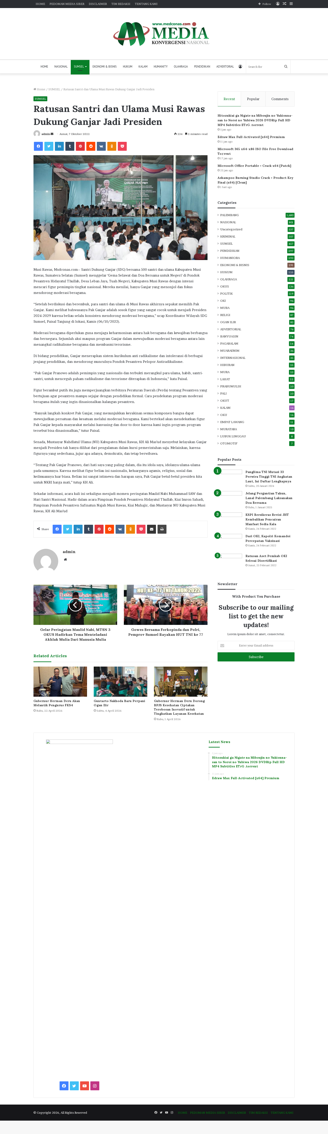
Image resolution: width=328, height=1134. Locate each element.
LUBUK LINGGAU (233, 436)
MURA (225, 372)
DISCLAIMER (98, 4)
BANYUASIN (229, 336)
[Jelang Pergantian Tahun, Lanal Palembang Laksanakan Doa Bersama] (230, 499)
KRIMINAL (227, 236)
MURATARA (228, 429)
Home (40, 89)
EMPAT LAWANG (232, 422)
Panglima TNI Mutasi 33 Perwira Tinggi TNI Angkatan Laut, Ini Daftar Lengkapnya (268, 476)
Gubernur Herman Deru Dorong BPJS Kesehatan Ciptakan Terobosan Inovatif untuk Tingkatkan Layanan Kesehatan (179, 707)
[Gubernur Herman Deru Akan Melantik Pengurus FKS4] (60, 682)
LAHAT (225, 379)
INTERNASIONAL (232, 357)
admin (46, 134)
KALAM (143, 66)
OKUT (224, 400)
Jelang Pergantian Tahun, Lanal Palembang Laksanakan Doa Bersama (269, 498)
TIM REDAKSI (120, 4)
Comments (280, 99)
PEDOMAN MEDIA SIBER (67, 4)
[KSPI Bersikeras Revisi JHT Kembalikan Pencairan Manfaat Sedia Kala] (230, 520)
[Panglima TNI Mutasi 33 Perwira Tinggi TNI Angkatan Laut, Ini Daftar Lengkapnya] (230, 478)
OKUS (224, 286)
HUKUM (127, 66)
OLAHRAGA (181, 66)
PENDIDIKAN (202, 66)
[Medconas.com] (164, 33)
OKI (223, 300)
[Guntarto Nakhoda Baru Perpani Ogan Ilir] (120, 682)
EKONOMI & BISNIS (105, 66)
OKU (223, 415)
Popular (253, 99)
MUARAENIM (229, 350)
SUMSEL (79, 66)
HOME (40, 4)
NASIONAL (61, 66)
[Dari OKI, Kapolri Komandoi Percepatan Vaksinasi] (230, 542)
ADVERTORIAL (225, 66)
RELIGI (225, 315)
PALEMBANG (229, 215)
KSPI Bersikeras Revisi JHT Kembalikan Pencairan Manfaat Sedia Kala (267, 519)
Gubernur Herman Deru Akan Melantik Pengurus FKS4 (56, 703)
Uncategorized (231, 229)
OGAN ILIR (228, 322)
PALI (223, 393)
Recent (229, 99)
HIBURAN (227, 365)
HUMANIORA (230, 258)
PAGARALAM (229, 343)
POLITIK (226, 293)
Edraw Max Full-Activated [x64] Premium (251, 137)
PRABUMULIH (230, 386)
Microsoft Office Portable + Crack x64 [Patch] (254, 166)
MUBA (225, 308)
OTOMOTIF (228, 443)
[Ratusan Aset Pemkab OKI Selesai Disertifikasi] (230, 562)
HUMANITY (161, 66)
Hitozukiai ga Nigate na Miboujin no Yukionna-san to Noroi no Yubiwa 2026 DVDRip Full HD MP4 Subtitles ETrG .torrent (255, 120)
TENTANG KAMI (146, 4)
